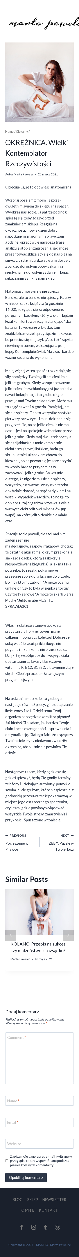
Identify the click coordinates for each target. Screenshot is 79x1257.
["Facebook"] (21, 1227)
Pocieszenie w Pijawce (16, 842)
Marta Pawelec (24, 174)
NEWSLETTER (54, 1199)
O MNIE (27, 1210)
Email (12, 1122)
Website (14, 1144)
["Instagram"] (33, 1227)
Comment (16, 1037)
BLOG (18, 1199)
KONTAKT (48, 1210)
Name (13, 1101)
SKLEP (32, 1199)
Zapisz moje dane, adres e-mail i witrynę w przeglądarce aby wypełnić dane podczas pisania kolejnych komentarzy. (41, 1160)
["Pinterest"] (57, 1227)
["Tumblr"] (45, 1227)
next (68, 935)
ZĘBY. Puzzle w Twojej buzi (61, 842)
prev (10, 935)
